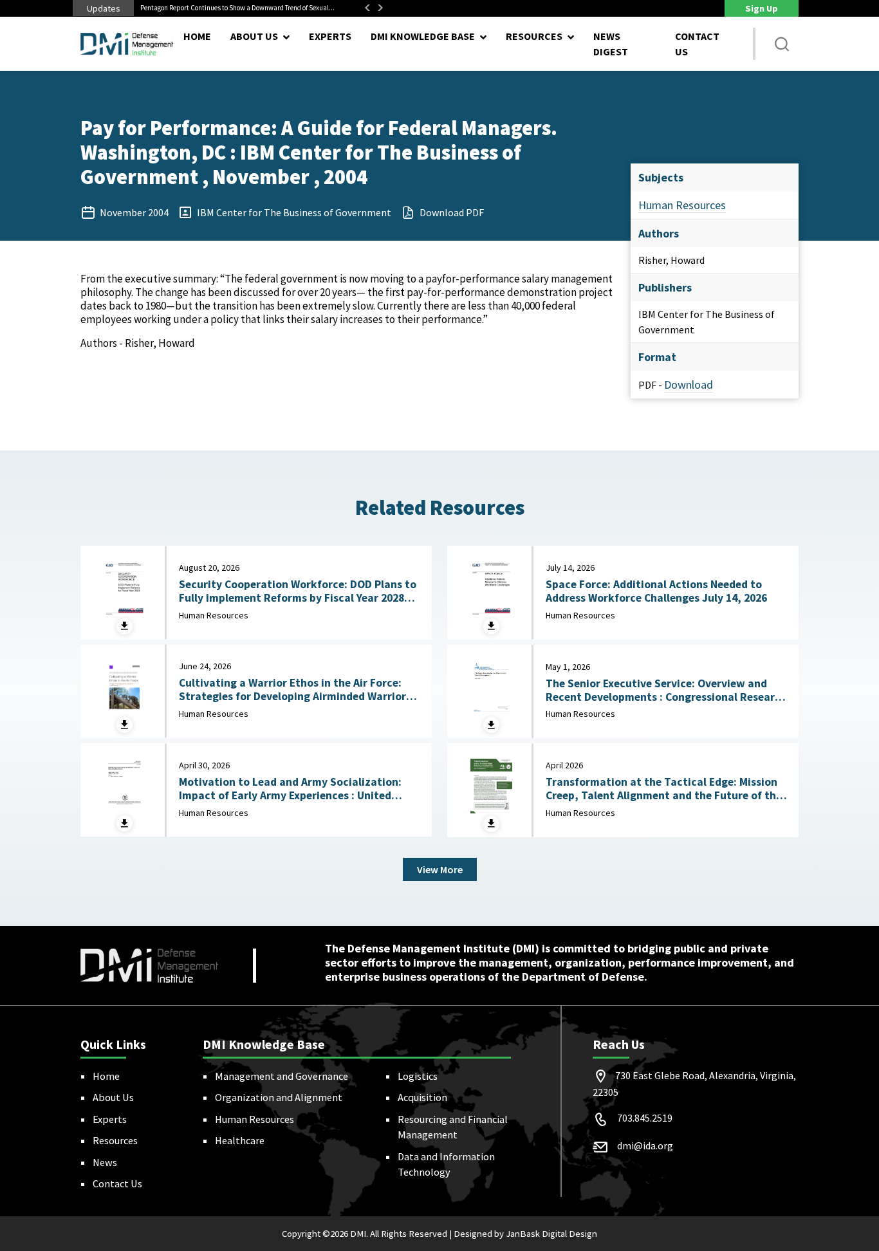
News (105, 1162)
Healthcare (239, 1140)
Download (688, 384)
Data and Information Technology (446, 1164)
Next (380, 7)
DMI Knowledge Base (423, 36)
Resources (115, 1140)
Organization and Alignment (278, 1097)
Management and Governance (281, 1076)
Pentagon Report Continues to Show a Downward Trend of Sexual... (237, 7)
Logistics (418, 1076)
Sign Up (761, 8)
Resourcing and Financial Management (453, 1127)
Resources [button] (534, 36)
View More (440, 869)
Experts (330, 36)
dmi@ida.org (645, 1145)
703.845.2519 (644, 1117)
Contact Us (697, 44)
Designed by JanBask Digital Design (525, 1233)
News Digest (610, 44)
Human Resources (682, 205)
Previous (367, 7)
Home (197, 36)
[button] (782, 44)
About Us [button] (254, 36)
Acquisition (422, 1097)
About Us (113, 1097)
